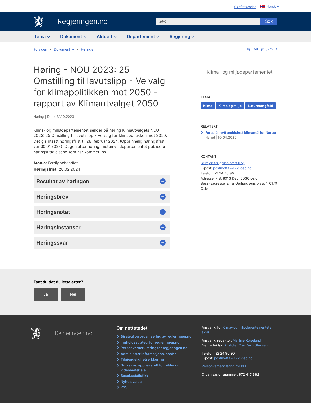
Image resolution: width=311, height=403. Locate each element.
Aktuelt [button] (105, 36)
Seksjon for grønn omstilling (222, 163)
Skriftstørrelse (245, 7)
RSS (124, 387)
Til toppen (104, 262)
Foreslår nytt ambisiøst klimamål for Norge (240, 132)
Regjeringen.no (82, 21)
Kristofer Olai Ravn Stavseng (247, 345)
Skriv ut (271, 49)
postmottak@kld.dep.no (232, 168)
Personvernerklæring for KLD (225, 366)
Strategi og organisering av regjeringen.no (156, 336)
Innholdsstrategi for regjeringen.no (150, 342)
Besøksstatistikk (134, 376)
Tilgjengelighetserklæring (142, 359)
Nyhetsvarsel (132, 381)
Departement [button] (141, 36)
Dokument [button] (71, 36)
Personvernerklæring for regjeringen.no (154, 348)
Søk (269, 21)
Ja (45, 294)
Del (255, 49)
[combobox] (208, 21)
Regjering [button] (180, 36)
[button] (64, 49)
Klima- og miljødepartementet (240, 72)
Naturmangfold (260, 106)
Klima (207, 106)
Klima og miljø (230, 106)
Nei (73, 294)
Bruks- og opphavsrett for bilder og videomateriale (150, 367)
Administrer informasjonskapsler (148, 354)
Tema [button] (40, 36)
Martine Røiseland (247, 340)
